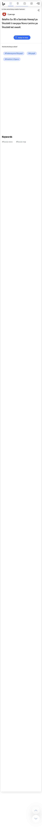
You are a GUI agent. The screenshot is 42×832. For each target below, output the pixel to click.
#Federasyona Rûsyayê (14, 53)
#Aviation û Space (12, 59)
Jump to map (23, 38)
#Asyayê (31, 53)
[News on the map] (4, 3)
